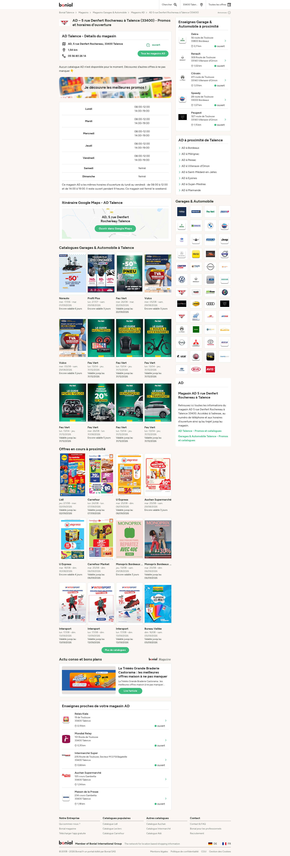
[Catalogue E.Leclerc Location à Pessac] (225, 266)
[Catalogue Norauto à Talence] (196, 212)
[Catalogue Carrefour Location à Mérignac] (182, 240)
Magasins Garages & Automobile (110, 12)
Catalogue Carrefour (113, 833)
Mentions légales (159, 851)
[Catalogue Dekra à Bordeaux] (182, 226)
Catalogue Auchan (156, 824)
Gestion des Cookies (220, 851)
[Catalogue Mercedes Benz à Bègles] (182, 254)
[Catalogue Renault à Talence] (196, 279)
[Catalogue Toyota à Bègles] (210, 342)
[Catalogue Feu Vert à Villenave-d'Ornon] (210, 212)
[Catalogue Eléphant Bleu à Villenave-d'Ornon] (196, 316)
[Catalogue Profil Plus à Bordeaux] (225, 212)
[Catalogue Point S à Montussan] (210, 240)
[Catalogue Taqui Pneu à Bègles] (210, 356)
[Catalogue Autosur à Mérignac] (225, 316)
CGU (203, 851)
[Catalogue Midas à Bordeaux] (196, 303)
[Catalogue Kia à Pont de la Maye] (196, 369)
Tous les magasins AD (153, 53)
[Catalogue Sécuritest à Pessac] (225, 279)
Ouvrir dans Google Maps (115, 228)
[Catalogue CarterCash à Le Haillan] (182, 266)
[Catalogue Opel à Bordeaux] (182, 342)
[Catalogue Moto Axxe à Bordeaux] (210, 254)
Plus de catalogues (115, 650)
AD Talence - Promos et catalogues (199, 430)
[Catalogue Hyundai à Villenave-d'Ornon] (182, 369)
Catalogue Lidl (110, 824)
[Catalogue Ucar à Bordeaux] (182, 356)
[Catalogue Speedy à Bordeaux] (225, 226)
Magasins (83, 12)
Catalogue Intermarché (158, 828)
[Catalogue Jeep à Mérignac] (225, 240)
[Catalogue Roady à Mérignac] (196, 292)
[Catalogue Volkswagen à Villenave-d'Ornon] (182, 279)
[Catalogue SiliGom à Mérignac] (210, 292)
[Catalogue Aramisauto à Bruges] (225, 356)
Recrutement (197, 833)
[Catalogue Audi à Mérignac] (210, 303)
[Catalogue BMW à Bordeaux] (210, 226)
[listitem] (72, 283)
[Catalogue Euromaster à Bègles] (196, 226)
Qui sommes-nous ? (69, 824)
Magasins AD (138, 12)
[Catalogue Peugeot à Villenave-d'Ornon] (225, 303)
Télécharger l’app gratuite (72, 833)
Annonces (222, 12)
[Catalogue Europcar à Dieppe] (196, 329)
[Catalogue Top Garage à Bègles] (210, 279)
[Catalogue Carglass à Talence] (210, 316)
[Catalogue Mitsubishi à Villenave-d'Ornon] (196, 342)
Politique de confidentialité (185, 851)
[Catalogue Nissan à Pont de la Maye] (210, 266)
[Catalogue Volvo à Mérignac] (225, 254)
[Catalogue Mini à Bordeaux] (196, 240)
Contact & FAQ (198, 824)
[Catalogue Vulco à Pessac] (182, 212)
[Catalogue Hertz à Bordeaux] (196, 254)
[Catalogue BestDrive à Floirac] (225, 329)
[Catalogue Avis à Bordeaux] (210, 369)
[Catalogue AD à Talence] (182, 316)
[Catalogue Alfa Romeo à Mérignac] (225, 292)
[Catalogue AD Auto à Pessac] (182, 292)
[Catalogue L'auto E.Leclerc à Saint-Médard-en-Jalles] (196, 266)
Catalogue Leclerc (112, 828)
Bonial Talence (66, 12)
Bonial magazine (67, 828)
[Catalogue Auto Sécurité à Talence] (210, 329)
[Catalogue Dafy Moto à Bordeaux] (182, 303)
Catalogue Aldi (153, 833)
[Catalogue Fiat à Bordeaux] (196, 356)
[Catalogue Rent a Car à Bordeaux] (225, 342)
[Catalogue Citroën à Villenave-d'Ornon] (182, 329)
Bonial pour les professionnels (205, 828)
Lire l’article (130, 690)
